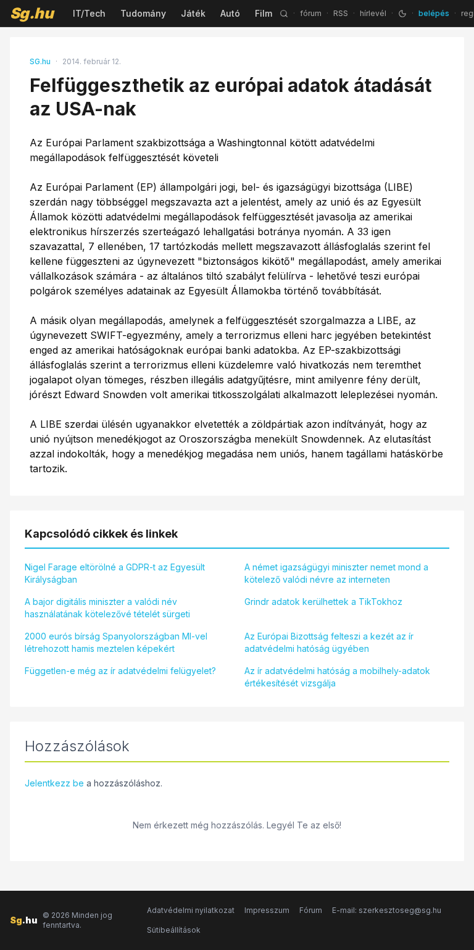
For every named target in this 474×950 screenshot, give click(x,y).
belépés (433, 13)
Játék (193, 13)
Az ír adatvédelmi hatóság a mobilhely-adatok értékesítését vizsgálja (337, 676)
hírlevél (373, 13)
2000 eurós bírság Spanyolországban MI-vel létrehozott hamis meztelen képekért (116, 642)
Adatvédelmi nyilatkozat (191, 910)
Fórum (310, 910)
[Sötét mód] (402, 13)
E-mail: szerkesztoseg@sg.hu (386, 910)
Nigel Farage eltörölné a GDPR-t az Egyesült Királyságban (115, 573)
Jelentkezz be (54, 783)
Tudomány (143, 13)
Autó (230, 13)
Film (263, 13)
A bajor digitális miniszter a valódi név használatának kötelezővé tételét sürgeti (107, 607)
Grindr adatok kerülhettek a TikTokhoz (323, 601)
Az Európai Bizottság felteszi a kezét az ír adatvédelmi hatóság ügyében (329, 642)
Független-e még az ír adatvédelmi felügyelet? (120, 670)
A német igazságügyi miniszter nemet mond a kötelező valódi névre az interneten (336, 573)
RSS (340, 13)
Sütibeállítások (174, 930)
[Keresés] (284, 13)
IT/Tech (89, 13)
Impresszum (266, 910)
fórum (311, 13)
